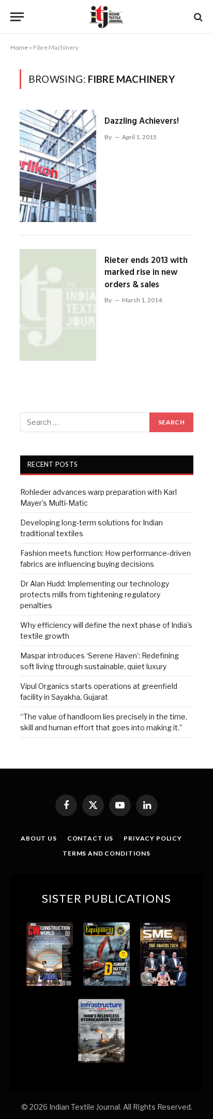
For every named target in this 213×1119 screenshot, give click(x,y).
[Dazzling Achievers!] (58, 166)
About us (39, 838)
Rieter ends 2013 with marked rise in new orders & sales (146, 273)
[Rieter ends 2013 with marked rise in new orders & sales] (58, 305)
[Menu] (17, 16)
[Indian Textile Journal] (106, 17)
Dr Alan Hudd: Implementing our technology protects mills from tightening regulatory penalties (94, 594)
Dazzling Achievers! (141, 121)
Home (19, 47)
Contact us (90, 838)
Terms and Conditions (106, 853)
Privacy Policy (153, 838)
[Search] (197, 16)
